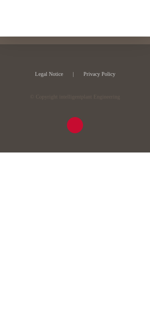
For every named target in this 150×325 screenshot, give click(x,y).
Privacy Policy (99, 74)
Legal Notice (49, 74)
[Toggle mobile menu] (135, 17)
